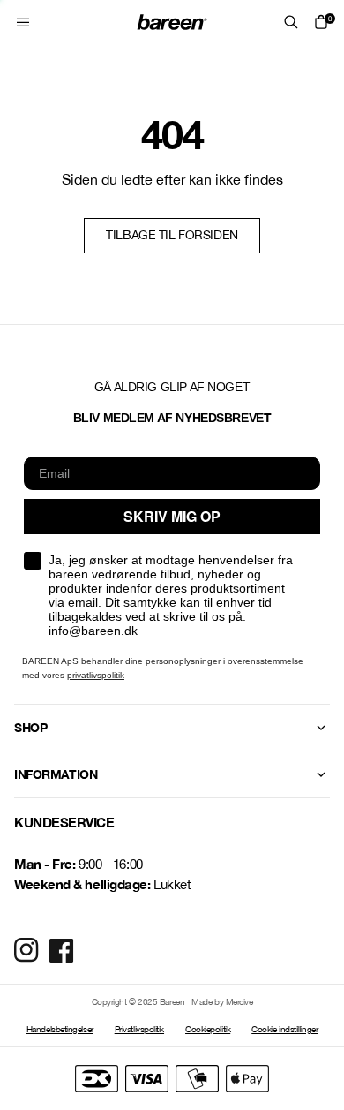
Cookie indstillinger (284, 1028)
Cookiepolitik (207, 1028)
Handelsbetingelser (59, 1028)
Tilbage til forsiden (172, 235)
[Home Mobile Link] (172, 22)
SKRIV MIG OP (172, 516)
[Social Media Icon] (26, 950)
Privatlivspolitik (139, 1028)
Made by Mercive (221, 1001)
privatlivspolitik (95, 675)
